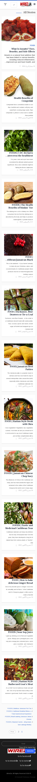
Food (32, 45)
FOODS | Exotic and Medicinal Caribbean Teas (19, 527)
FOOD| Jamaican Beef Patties (21, 368)
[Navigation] (34, 4)
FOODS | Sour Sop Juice (20, 632)
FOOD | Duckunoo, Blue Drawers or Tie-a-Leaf (20, 313)
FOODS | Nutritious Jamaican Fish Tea (19, 708)
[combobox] (14, 4)
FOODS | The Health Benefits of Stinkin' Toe (20, 206)
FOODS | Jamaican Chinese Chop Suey (18, 475)
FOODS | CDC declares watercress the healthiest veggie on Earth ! (19, 155)
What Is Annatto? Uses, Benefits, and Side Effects (22, 50)
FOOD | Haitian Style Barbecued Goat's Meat (20, 683)
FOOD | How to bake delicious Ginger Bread (20, 582)
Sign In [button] (5, 4)
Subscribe (30, 751)
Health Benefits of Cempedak (23, 100)
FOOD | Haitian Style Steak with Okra (19, 423)
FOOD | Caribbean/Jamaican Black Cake (18, 259)
